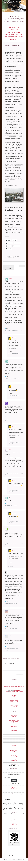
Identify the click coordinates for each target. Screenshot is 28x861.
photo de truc (5, 2)
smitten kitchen (14, 726)
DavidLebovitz (14, 712)
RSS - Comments (14, 788)
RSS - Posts (14, 787)
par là (10, 212)
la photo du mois (14, 39)
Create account (14, 820)
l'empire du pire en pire (14, 752)
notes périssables (14, 722)
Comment (20, 673)
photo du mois (12, 2)
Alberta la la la (13, 257)
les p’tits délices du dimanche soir (14, 36)
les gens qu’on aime (17, 687)
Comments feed (14, 824)
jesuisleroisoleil (14, 706)
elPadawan (14, 727)
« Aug (13, 745)
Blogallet (14, 695)
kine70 (10, 449)
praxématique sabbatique (14, 32)
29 (23, 741)
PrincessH (10, 278)
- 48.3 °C (9, 257)
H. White (6, 686)
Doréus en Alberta (14, 717)
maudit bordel (14, 757)
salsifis (14, 696)
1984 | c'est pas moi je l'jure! (14, 654)
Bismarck (10, 611)
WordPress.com (14, 825)
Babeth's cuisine (14, 715)
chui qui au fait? (9, 1)
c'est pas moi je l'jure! (14, 16)
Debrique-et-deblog (14, 700)
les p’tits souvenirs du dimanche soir (14, 34)
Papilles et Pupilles (14, 701)
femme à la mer (14, 755)
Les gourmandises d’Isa (14, 720)
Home (4, 1)
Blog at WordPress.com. (14, 855)
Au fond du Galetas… (14, 707)
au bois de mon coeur (14, 750)
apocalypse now (17, 690)
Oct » (15, 745)
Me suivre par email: (14, 773)
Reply (22, 330)
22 (23, 740)
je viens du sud (14, 760)
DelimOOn (14, 716)
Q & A (14, 1)
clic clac (22, 266)
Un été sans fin (14, 730)
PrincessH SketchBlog (14, 721)
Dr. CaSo (7, 256)
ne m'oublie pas (14, 751)
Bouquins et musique (14, 705)
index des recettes (20, 1)
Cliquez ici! (14, 780)
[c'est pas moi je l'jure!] (14, 6)
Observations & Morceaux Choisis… (14, 702)
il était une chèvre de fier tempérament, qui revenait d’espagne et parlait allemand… (9, 268)
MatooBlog (14, 697)
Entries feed (14, 823)
